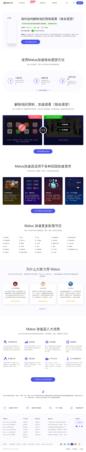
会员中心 (37, 427)
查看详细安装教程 (43, 90)
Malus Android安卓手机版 (9, 429)
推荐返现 (54, 3)
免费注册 (80, 2)
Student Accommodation (47, 444)
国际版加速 (38, 434)
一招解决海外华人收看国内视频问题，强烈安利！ (58, 422)
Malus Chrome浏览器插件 (9, 432)
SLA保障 (25, 429)
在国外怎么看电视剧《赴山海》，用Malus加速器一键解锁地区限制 (58, 434)
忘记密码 (37, 429)
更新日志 (25, 434)
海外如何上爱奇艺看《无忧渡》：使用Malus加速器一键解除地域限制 (58, 424)
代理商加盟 (74, 449)
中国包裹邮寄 (12, 444)
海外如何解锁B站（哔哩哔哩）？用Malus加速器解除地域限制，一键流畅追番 (58, 429)
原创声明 (25, 432)
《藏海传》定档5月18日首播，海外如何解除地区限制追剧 (58, 432)
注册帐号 (37, 422)
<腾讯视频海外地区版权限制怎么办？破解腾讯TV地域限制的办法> (58, 427)
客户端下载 (22, 3)
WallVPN (38, 444)
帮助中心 (37, 432)
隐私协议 (25, 427)
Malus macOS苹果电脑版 (9, 424)
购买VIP (32, 3)
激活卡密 (37, 424)
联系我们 (25, 437)
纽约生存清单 (31, 444)
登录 (74, 2)
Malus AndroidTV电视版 (9, 434)
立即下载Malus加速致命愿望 (43, 211)
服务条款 (25, 424)
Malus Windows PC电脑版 (9, 422)
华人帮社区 (24, 444)
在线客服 (79, 422)
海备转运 (18, 444)
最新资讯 (25, 422)
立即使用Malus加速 (31, 42)
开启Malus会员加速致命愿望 (43, 379)
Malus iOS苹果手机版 (8, 427)
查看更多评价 (42, 309)
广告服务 (81, 449)
